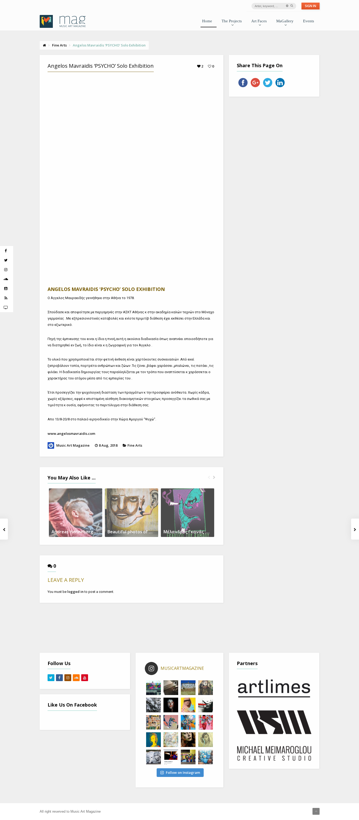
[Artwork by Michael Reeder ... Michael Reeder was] (188, 705)
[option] (76, 512)
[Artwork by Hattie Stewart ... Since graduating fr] (205, 722)
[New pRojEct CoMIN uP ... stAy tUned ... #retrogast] (170, 687)
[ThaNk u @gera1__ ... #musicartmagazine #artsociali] (153, 687)
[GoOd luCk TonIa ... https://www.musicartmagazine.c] (170, 757)
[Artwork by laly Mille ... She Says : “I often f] (170, 739)
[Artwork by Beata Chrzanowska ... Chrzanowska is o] (170, 722)
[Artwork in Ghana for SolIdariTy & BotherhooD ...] (188, 757)
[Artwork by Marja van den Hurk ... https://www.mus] (188, 739)
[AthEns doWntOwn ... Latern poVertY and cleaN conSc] (205, 687)
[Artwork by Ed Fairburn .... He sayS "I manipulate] (205, 739)
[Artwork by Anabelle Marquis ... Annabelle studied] (188, 722)
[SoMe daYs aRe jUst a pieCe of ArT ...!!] (153, 705)
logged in (75, 591)
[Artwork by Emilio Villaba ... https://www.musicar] (170, 705)
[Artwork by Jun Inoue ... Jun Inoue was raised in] (205, 705)
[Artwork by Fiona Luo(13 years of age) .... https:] (205, 757)
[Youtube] (84, 677)
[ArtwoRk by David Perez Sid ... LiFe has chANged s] (153, 757)
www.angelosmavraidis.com (71, 433)
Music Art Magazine (73, 445)
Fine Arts (134, 445)
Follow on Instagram (183, 772)
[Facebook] (59, 677)
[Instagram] (67, 677)
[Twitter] (51, 677)
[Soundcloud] (76, 677)
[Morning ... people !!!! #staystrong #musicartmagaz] (188, 687)
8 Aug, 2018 (108, 445)
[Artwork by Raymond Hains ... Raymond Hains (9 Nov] (153, 722)
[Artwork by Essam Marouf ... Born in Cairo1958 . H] (153, 739)
